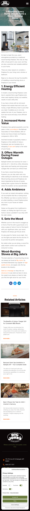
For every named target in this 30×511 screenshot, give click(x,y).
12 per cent (11, 146)
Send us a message (7, 270)
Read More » (6, 338)
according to (14, 129)
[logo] (6, 3)
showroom (4, 273)
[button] (27, 3)
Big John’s (19, 260)
